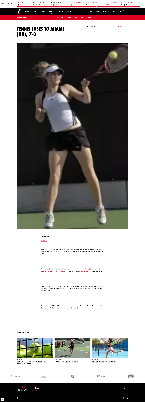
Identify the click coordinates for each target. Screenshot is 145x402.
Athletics (51, 11)
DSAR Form (71, 398)
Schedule (60, 17)
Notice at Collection (91, 398)
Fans (43, 11)
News (75, 17)
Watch (69, 11)
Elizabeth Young (46, 271)
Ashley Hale (84, 271)
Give (106, 12)
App (113, 11)
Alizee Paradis (79, 269)
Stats (83, 17)
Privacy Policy (42, 398)
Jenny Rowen (90, 269)
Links (26, 6)
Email (121, 12)
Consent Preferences (51, 398)
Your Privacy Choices (80, 398)
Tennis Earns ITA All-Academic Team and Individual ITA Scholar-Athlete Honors (32, 363)
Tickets (35, 11)
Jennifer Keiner (58, 271)
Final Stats (44, 241)
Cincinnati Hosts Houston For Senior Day (104, 362)
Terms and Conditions (63, 398)
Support (61, 11)
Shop (98, 12)
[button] (142, 4)
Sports (27, 11)
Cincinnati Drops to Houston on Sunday (66, 362)
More (89, 17)
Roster (69, 17)
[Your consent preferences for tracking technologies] (2, 399)
